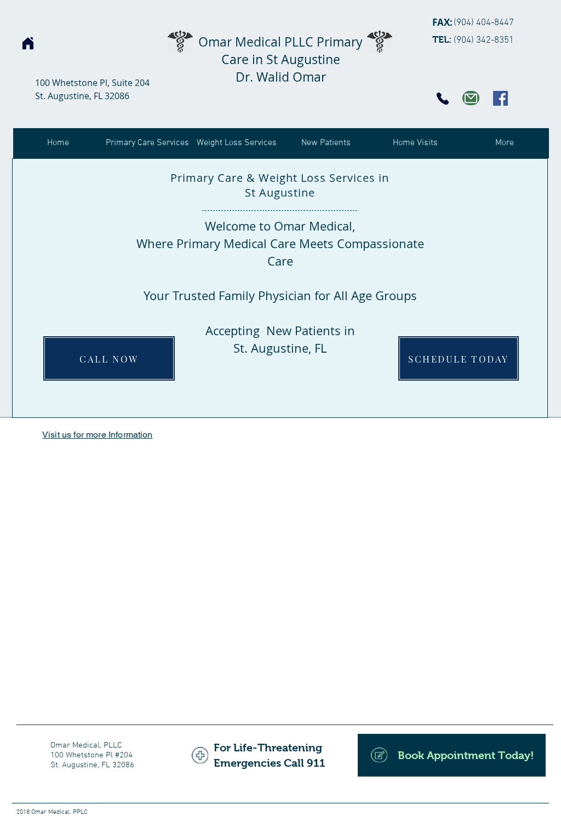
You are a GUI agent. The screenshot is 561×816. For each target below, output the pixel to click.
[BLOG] (470, 98)
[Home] (28, 43)
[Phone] (443, 98)
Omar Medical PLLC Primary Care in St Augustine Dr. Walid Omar (280, 59)
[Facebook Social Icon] (500, 98)
